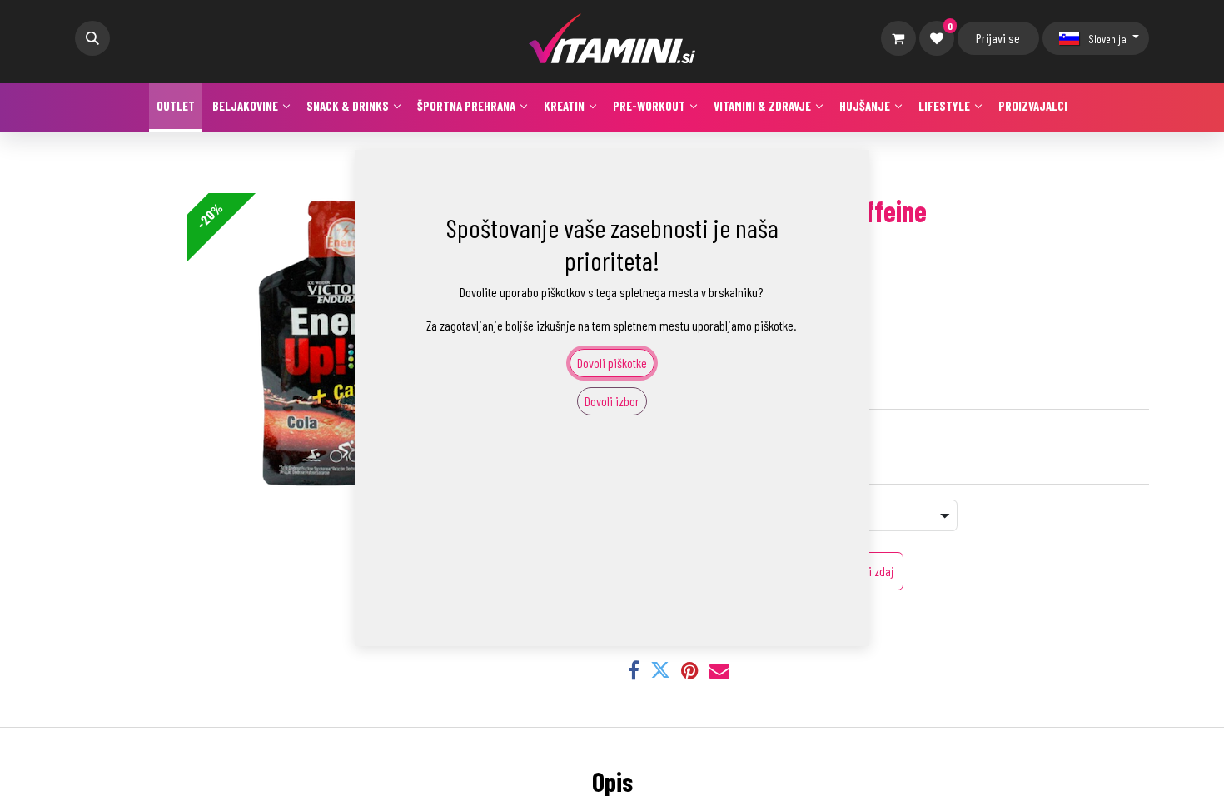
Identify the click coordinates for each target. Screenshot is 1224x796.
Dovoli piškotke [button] (612, 363)
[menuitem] (175, 107)
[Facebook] (633, 670)
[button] (92, 38)
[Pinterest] (690, 670)
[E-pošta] (719, 670)
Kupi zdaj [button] (872, 571)
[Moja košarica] (898, 38)
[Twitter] (660, 670)
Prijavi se (998, 38)
